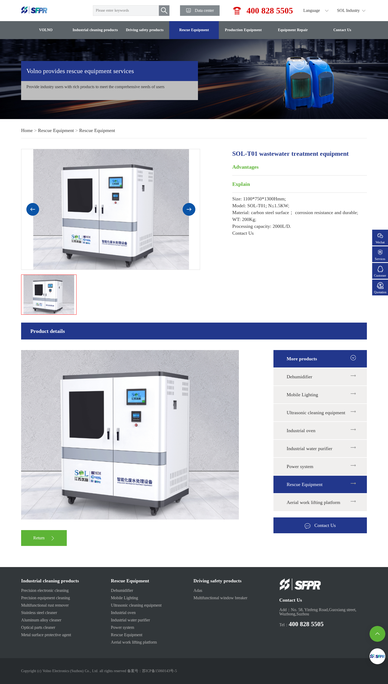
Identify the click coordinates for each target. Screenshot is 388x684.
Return (39, 538)
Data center (204, 10)
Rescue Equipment (194, 30)
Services (380, 259)
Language (311, 10)
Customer (380, 275)
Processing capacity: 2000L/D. (261, 226)
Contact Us (342, 30)
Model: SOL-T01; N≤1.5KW (260, 205)
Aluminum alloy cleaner (41, 620)
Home (27, 130)
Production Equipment (243, 30)
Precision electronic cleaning (45, 590)
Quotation (380, 292)
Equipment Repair (293, 30)
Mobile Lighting (302, 394)
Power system (300, 466)
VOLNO (46, 30)
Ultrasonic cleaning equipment (316, 412)
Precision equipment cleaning (45, 598)
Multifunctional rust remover (45, 605)
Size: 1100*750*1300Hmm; (259, 198)
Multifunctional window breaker (220, 598)
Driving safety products (144, 30)
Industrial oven (301, 430)
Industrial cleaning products (95, 30)
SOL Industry (348, 10)
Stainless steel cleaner (39, 612)
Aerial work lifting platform (313, 502)
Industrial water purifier (309, 448)
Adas (197, 590)
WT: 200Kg (243, 219)
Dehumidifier (299, 376)
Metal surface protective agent (46, 635)
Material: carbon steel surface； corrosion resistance (294, 212)
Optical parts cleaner (38, 627)
